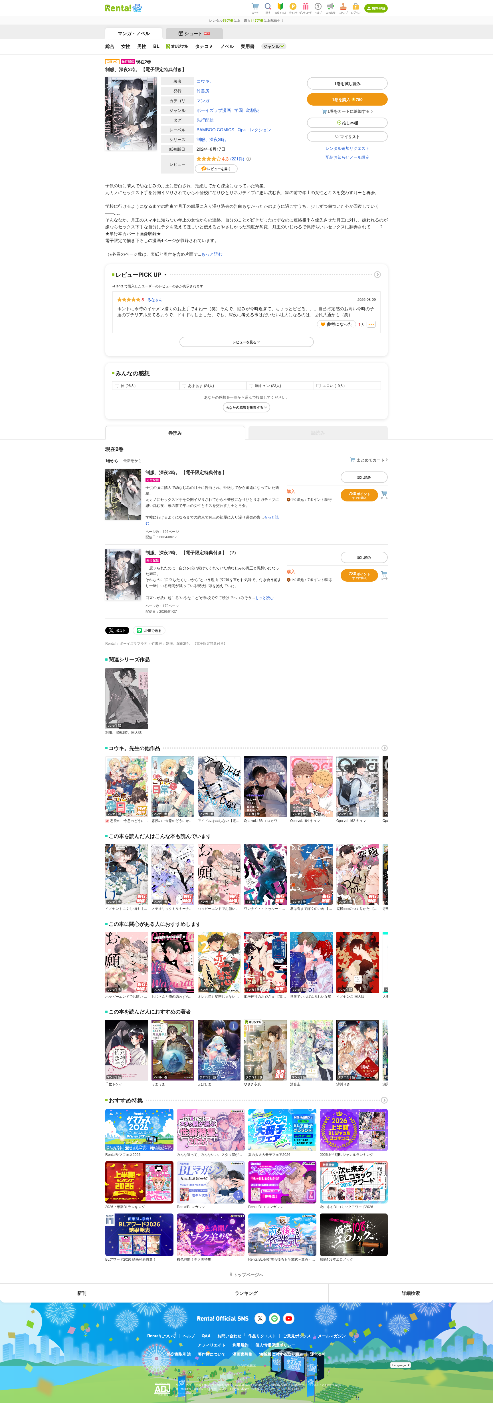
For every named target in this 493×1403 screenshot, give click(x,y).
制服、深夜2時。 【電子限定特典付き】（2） (192, 552)
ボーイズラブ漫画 (214, 110)
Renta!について (161, 1336)
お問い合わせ (229, 1336)
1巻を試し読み (347, 83)
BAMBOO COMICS (215, 129)
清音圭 (295, 1084)
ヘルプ (189, 1336)
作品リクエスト (262, 1336)
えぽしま (204, 1084)
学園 (238, 110)
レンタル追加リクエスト (347, 148)
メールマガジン (332, 1336)
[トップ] (118, 8)
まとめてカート (371, 460)
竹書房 (203, 91)
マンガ (203, 100)
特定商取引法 (179, 1354)
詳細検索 (411, 1293)
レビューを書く (219, 168)
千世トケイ (113, 1084)
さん (154, 299)
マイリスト (350, 136)
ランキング (246, 1293)
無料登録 (378, 8)
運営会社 (318, 1354)
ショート (197, 33)
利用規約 (240, 1345)
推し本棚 (350, 123)
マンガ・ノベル (134, 33)
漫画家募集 (242, 1354)
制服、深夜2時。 (213, 139)
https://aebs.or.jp (186, 1393)
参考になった (339, 324)
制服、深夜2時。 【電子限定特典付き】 (186, 472)
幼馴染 (252, 110)
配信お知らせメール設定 (347, 157)
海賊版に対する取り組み (281, 1354)
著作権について (212, 1354)
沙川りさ (343, 1084)
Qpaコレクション (254, 129)
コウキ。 (205, 81)
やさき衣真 (252, 1084)
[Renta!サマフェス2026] (136, 8)
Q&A (206, 1336)
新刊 (81, 1293)
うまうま (158, 1084)
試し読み (364, 477)
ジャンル (272, 46)
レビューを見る (244, 341)
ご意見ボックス (297, 1336)
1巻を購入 (347, 99)
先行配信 (205, 120)
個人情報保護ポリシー (275, 1345)
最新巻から (132, 460)
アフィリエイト (212, 1345)
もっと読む (212, 254)
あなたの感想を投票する (244, 407)
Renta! (110, 643)
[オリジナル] (177, 46)
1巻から (111, 460)
